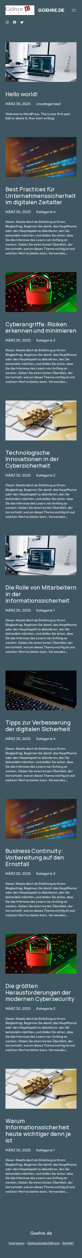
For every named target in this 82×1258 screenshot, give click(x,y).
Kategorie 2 (45, 475)
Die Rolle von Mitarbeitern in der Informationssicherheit (41, 594)
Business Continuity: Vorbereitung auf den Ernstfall (34, 857)
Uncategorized (48, 103)
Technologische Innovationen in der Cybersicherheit (32, 459)
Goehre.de (51, 10)
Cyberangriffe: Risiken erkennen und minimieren (41, 327)
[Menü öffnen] (74, 10)
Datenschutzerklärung (43, 1243)
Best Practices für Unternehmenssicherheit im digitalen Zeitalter (40, 196)
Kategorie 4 (46, 211)
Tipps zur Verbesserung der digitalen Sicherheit (38, 725)
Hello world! (21, 94)
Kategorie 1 (45, 610)
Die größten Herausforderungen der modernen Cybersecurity (39, 992)
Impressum (16, 1243)
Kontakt (68, 1243)
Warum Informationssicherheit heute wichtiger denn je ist (38, 1131)
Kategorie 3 (45, 340)
